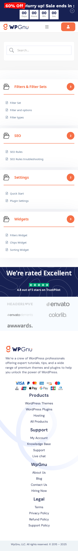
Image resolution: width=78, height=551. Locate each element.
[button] (72, 11)
